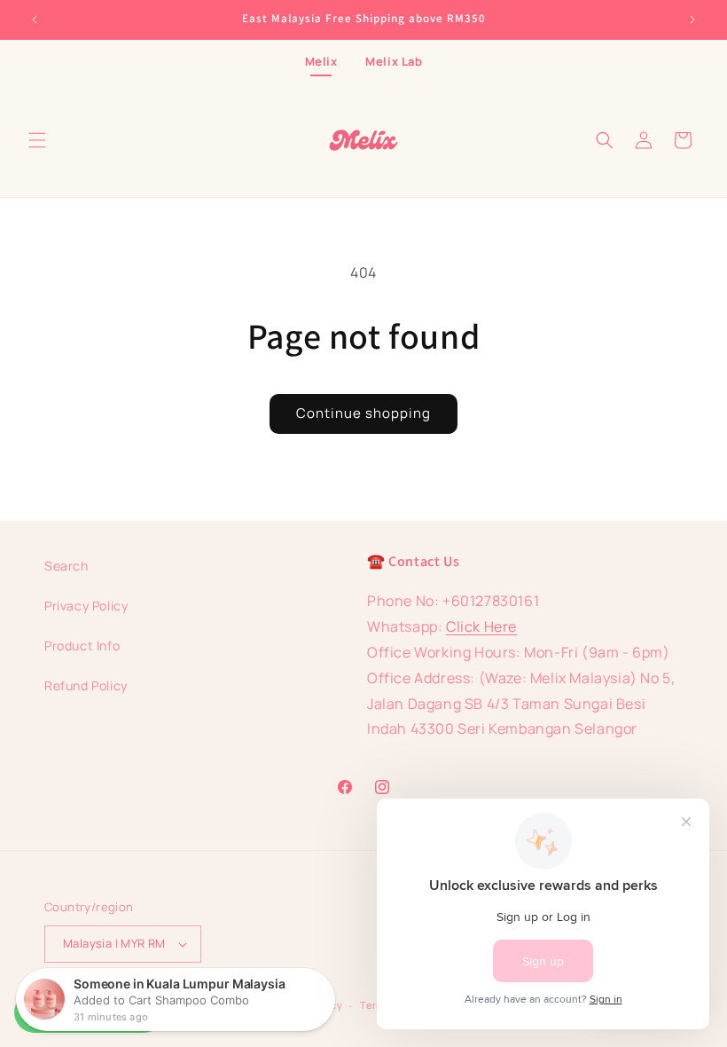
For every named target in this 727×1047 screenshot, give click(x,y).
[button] (37, 140)
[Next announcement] (692, 19)
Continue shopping (363, 413)
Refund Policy (86, 685)
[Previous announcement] (34, 19)
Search (66, 565)
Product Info (82, 645)
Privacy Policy (86, 605)
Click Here (481, 626)
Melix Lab (393, 61)
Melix (321, 61)
